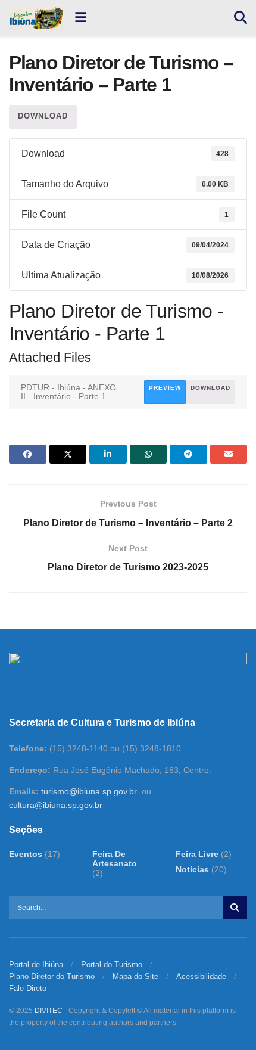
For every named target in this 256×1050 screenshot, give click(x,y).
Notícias (192, 869)
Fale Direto (27, 988)
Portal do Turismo (111, 964)
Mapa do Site (135, 976)
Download (43, 115)
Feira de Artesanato (114, 858)
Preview (165, 387)
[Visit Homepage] (36, 18)
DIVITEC (49, 1010)
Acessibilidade (201, 976)
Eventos (25, 854)
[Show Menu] (80, 18)
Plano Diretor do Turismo (52, 976)
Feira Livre (197, 854)
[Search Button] (240, 18)
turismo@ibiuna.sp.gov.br (89, 791)
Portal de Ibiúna (36, 964)
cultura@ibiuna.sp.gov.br (55, 805)
